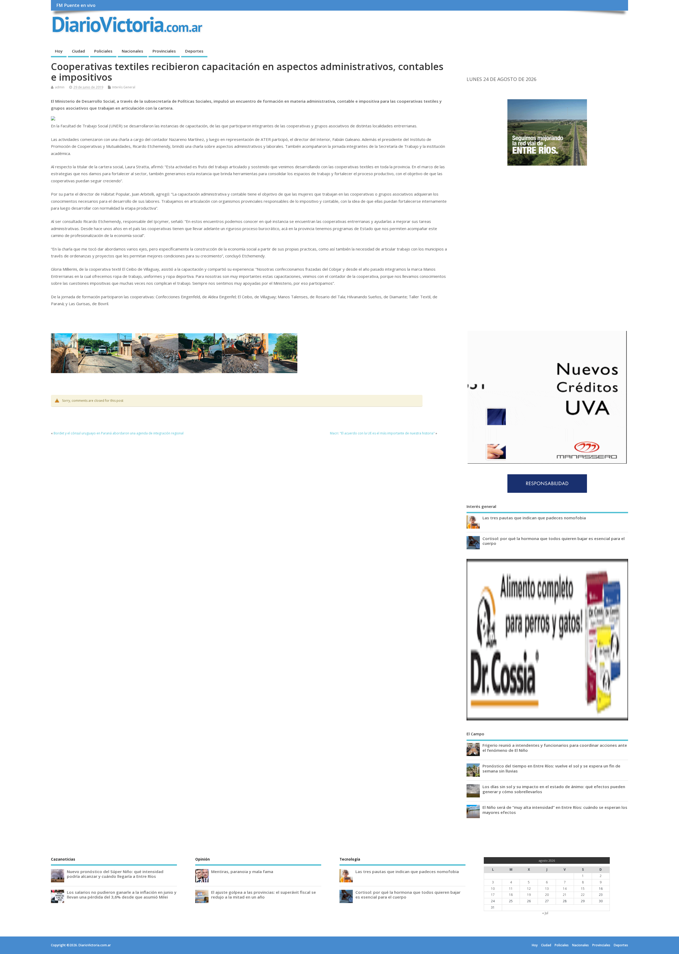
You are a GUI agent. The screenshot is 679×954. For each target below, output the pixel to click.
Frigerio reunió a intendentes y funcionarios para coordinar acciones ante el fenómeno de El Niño (554, 748)
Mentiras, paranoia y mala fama (242, 871)
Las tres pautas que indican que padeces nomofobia (534, 517)
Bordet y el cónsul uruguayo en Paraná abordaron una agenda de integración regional (119, 433)
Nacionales (132, 51)
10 (493, 888)
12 (529, 888)
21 (565, 894)
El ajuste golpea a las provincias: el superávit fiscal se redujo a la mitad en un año (263, 895)
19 (529, 894)
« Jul (545, 913)
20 (547, 894)
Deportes (194, 51)
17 (493, 894)
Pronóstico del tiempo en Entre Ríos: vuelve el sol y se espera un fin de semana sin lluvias (551, 768)
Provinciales (164, 51)
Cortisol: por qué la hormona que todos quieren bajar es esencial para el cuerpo (553, 541)
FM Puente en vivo (75, 5)
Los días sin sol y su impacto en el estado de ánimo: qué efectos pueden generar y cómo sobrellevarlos (553, 789)
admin (59, 87)
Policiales (103, 51)
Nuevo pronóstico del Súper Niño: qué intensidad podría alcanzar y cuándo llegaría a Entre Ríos (115, 874)
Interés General (123, 87)
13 (547, 888)
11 (511, 888)
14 (565, 888)
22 (583, 894)
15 (583, 888)
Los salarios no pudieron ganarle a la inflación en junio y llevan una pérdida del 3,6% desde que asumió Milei (121, 895)
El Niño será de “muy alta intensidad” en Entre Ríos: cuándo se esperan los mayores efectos (554, 810)
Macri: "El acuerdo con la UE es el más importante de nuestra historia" (382, 433)
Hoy (59, 51)
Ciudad (78, 51)
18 (511, 894)
